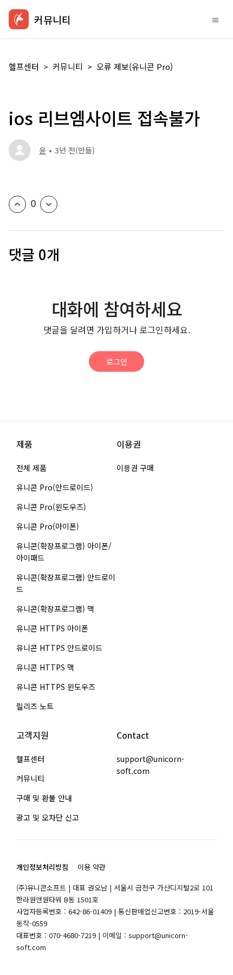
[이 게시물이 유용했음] (17, 204)
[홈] (19, 19)
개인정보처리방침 (42, 867)
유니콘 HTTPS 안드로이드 (59, 647)
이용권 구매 (135, 467)
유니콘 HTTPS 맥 (45, 667)
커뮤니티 (68, 66)
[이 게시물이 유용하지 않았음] (48, 204)
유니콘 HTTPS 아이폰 (52, 628)
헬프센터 (24, 66)
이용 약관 (91, 867)
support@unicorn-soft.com (150, 764)
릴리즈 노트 (35, 706)
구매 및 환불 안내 (44, 797)
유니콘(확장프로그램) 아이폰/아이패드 (64, 551)
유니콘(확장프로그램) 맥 (55, 608)
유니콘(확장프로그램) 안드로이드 (65, 583)
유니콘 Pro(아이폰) (47, 526)
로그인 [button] (116, 361)
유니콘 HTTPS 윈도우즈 (55, 686)
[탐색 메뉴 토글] (215, 19)
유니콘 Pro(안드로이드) (54, 487)
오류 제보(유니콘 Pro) (134, 66)
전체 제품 (31, 467)
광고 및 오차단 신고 (47, 817)
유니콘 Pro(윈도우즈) (51, 506)
